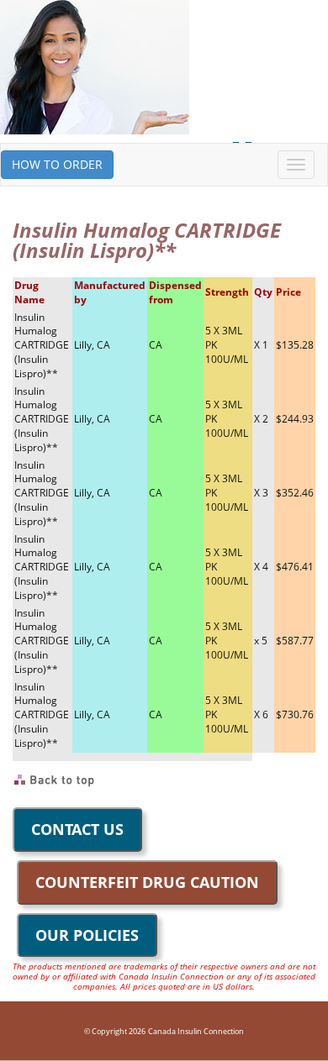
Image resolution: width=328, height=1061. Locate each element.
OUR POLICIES (87, 935)
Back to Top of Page (55, 780)
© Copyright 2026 (114, 1031)
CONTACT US (77, 829)
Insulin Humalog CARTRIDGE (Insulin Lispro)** (41, 345)
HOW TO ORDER (57, 164)
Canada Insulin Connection (196, 1031)
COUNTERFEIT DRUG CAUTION (147, 882)
